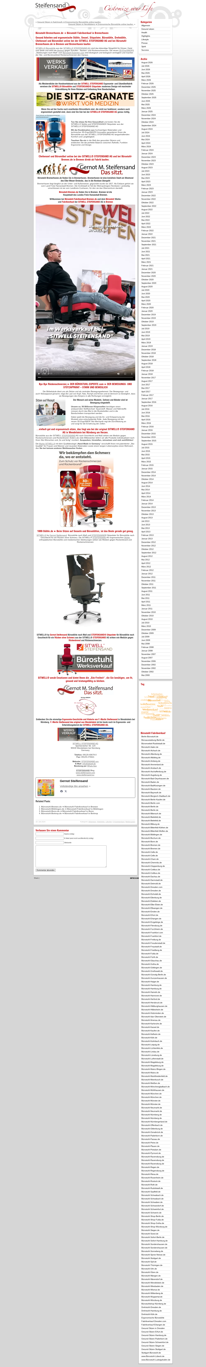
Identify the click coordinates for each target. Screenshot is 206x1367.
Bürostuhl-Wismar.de (150, 1290)
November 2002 (148, 668)
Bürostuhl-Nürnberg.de (151, 1115)
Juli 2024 (145, 132)
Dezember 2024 (148, 115)
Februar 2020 (147, 307)
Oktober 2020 (147, 279)
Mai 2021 (145, 255)
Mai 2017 (145, 388)
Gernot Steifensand (58, 535)
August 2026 (147, 62)
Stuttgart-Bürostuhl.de (151, 1353)
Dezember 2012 (148, 542)
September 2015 (148, 440)
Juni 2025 (145, 101)
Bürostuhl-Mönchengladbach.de (155, 1087)
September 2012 (148, 553)
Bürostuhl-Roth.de (149, 1185)
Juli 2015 (145, 447)
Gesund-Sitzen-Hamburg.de (153, 1335)
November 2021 (148, 241)
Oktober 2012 (147, 549)
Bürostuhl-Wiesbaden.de (152, 1286)
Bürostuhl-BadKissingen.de (153, 785)
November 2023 (148, 160)
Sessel (84, 37)
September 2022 (148, 206)
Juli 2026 (145, 66)
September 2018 (148, 360)
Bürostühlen (93, 531)
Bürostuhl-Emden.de (150, 911)
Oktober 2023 (147, 164)
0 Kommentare (119, 822)
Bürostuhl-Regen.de (150, 1167)
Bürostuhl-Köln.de (149, 1037)
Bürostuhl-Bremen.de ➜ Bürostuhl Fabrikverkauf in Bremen (69, 807)
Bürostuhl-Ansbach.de (151, 768)
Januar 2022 (147, 234)
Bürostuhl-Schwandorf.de (152, 1206)
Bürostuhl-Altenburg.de (151, 754)
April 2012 (145, 563)
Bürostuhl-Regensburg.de (152, 1171)
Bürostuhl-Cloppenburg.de (153, 866)
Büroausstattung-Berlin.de (153, 740)
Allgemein (92, 822)
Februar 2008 (147, 647)
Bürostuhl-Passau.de (150, 1139)
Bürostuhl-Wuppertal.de (151, 1297)
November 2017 (148, 377)
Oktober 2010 (147, 616)
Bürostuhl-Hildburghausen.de (154, 1006)
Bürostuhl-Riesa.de (149, 1174)
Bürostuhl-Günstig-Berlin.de (153, 974)
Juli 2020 (145, 290)
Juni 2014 (145, 486)
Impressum (134, 878)
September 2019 (148, 325)
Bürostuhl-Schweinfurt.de (152, 1209)
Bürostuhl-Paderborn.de (152, 1136)
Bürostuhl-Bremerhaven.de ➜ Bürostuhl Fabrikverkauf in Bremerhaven (72, 33)
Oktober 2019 (147, 321)
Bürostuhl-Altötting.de (150, 757)
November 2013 (148, 510)
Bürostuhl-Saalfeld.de (150, 1192)
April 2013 (145, 531)
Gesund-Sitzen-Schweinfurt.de (154, 1342)
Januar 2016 (147, 430)
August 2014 (147, 482)
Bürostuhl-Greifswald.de (152, 971)
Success (145, 50)
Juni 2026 (145, 69)
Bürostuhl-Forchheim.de (152, 929)
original (103, 429)
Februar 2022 (147, 230)
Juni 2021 (145, 251)
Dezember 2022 (148, 195)
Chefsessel (41, 40)
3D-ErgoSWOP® (126, 50)
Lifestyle (109, 822)
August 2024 (147, 129)
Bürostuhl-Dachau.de (150, 876)
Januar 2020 (147, 311)
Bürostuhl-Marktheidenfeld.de (154, 1076)
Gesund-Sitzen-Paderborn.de (154, 1339)
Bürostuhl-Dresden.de (151, 890)
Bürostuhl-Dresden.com (151, 887)
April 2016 (145, 419)
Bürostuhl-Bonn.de (149, 841)
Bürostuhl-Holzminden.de (152, 1013)
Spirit (143, 46)
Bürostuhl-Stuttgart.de (151, 1258)
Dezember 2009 (148, 630)
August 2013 (147, 517)
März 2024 (146, 146)
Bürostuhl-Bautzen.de (151, 789)
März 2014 (146, 496)
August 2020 (147, 286)
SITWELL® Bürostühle (45, 48)
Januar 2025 (147, 111)
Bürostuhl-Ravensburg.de (152, 1157)
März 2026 (146, 80)
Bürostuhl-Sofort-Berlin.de (152, 1237)
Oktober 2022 (147, 202)
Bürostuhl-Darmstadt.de (152, 880)
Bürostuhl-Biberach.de (151, 813)
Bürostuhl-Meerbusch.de (152, 1080)
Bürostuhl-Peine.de (149, 1143)
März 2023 (146, 185)
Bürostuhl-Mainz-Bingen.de (153, 1069)
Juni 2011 (145, 595)
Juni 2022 (145, 216)
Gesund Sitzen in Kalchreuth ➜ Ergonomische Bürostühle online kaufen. (69, 22)
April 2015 (145, 458)
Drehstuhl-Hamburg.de (151, 1311)
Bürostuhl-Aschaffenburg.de (153, 771)
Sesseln (78, 531)
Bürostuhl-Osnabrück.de (152, 1132)
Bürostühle (107, 37)
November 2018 (148, 353)
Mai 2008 (145, 644)
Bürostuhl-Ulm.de (149, 1269)
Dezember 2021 (148, 237)
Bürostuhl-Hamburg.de (151, 985)
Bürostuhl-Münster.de (150, 1101)
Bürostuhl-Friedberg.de (151, 950)
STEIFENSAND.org (90, 761)
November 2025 (148, 90)
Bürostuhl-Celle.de (149, 852)
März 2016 (146, 423)
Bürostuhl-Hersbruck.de (151, 1002)
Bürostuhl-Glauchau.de (151, 960)
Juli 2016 (145, 409)
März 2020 (146, 304)
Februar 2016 (147, 426)
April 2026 (145, 76)
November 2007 (148, 654)
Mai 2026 (145, 73)
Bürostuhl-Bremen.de (68, 192)
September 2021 (148, 244)
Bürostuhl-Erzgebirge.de (152, 922)
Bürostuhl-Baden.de (150, 782)
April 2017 (145, 391)
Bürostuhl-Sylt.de (149, 1262)
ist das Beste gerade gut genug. (117, 531)
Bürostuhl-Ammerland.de (152, 764)
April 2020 (145, 300)
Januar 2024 (147, 153)
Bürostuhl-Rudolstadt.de (152, 1188)
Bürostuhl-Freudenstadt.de (153, 943)
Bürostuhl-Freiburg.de (151, 939)
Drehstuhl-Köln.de (149, 1314)
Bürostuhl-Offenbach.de (152, 1125)
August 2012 (147, 556)
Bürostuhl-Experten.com (73, 53)
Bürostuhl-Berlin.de (149, 806)
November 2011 (148, 581)
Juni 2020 (145, 293)
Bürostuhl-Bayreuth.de (151, 792)
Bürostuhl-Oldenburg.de (152, 1129)
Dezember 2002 (148, 665)
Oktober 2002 (147, 672)
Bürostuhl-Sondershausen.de (154, 1244)
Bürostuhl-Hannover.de (151, 995)
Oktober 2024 (147, 122)
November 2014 (148, 475)
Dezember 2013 (148, 507)
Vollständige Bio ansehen (74, 786)
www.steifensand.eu (85, 775)
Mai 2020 (145, 297)
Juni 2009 (145, 640)
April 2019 (145, 339)
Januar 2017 (147, 398)
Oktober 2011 (147, 584)
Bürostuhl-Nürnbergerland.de (154, 1122)
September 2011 (148, 588)
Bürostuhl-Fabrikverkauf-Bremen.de (81, 199)
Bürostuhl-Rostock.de (150, 1181)
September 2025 (148, 97)
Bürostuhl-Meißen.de (150, 1083)
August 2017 (147, 381)
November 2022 (148, 199)
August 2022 (147, 209)
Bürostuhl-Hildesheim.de (152, 1009)
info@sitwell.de (89, 764)
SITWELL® (41, 535)
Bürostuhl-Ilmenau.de (150, 1020)
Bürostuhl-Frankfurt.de (151, 936)
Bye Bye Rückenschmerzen (53, 384)
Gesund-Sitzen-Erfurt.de (152, 1332)
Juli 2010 (145, 623)
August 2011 (146, 591)
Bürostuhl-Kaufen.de (150, 1030)
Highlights (101, 822)
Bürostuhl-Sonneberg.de (152, 1251)
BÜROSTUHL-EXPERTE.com (89, 384)
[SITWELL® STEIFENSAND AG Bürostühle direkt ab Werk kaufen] (55, 7)
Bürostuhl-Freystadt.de (151, 946)
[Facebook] (61, 791)
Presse (144, 43)
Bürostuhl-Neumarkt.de (151, 1108)
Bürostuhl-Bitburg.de (150, 824)
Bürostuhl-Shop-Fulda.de (152, 1220)
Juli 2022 (145, 213)
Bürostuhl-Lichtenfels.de (152, 1048)
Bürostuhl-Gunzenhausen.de (154, 978)
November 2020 (148, 276)
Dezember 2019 (148, 314)
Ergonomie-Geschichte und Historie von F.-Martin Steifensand (90, 719)
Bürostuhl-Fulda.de (149, 953)
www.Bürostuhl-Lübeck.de (152, 1356)
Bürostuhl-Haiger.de (150, 981)
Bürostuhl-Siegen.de (150, 1230)
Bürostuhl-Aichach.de (150, 750)
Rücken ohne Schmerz (65, 637)
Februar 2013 (147, 535)
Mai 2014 (145, 489)
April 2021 (145, 258)
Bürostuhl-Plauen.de (150, 1146)
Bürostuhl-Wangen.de (151, 1276)
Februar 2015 (147, 465)
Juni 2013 (145, 524)
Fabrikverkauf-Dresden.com (153, 1321)
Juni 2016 (145, 412)
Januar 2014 (147, 503)
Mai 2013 (145, 528)
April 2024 (145, 143)
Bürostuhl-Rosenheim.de (152, 1178)
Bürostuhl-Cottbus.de (150, 869)
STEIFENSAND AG (82, 48)
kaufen (105, 159)
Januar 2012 (147, 574)
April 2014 (145, 493)
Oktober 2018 (147, 356)
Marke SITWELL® (47, 444)
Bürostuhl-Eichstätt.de (151, 894)
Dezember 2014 (148, 472)
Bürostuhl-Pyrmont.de (151, 1153)
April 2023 (145, 181)
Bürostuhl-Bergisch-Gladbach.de (155, 796)
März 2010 (146, 626)
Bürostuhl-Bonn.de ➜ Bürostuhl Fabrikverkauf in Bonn (67, 811)
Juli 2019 (145, 328)
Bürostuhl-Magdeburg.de (152, 1062)
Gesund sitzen (147, 29)
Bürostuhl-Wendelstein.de (152, 1283)
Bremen (60, 44)
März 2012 (146, 567)
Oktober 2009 (147, 633)
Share (36, 878)
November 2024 (148, 118)
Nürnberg (91, 432)
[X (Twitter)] (65, 791)
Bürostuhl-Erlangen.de (151, 918)
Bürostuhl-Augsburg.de (151, 775)
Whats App (92, 766)
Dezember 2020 (148, 272)
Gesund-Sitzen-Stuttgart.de (153, 1349)
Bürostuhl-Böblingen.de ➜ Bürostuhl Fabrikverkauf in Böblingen (72, 809)
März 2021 (146, 262)
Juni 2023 (145, 174)
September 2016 (148, 402)
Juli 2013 (145, 521)
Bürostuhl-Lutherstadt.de (152, 1058)
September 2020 (148, 283)
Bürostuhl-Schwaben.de (152, 1202)
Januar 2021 (147, 269)
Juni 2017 (145, 384)
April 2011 (145, 602)
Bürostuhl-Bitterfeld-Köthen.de (154, 827)
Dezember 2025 (148, 87)
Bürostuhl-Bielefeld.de (151, 817)
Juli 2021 (145, 248)
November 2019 (148, 318)
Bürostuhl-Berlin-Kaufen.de (153, 799)
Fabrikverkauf (68, 201)
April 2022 (145, 223)
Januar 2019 (147, 346)
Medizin (60, 50)
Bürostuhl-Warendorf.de (152, 1279)
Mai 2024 (145, 139)
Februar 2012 (147, 570)
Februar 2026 (147, 83)
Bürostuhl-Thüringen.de (151, 1265)
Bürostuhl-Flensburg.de (151, 925)
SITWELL (67, 48)
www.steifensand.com (85, 773)
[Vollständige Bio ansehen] (90, 786)
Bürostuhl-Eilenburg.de (151, 897)
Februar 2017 (147, 395)
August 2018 (147, 363)
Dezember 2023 (148, 157)
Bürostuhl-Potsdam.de (151, 1150)
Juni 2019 (145, 332)
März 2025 (146, 108)
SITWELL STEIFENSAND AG (93, 40)
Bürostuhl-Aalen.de (149, 747)
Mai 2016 (145, 416)
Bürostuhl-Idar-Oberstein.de (153, 1016)
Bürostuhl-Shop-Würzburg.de (154, 1227)
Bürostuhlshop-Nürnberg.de (153, 1304)
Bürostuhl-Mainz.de (150, 1073)
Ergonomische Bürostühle (152, 1318)
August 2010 (147, 619)
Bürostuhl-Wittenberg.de (152, 1293)
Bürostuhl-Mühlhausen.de (152, 1090)
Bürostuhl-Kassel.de (150, 1027)
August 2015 (147, 444)
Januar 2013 (147, 539)
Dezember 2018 (148, 349)
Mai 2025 (145, 104)
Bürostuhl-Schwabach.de (152, 1195)
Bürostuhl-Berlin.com (150, 803)
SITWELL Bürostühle (62, 86)
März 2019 (146, 342)
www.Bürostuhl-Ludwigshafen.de (155, 1360)
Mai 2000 (145, 675)
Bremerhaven (76, 44)
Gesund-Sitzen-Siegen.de (152, 1346)
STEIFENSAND (93, 201)
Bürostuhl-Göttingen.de (151, 967)
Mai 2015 (145, 454)
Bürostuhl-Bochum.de (151, 838)
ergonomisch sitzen (66, 429)
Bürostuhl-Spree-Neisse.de (153, 1255)
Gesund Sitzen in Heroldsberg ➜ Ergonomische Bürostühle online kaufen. (101, 24)
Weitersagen (130, 822)
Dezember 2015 (148, 433)
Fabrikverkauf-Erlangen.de (153, 1325)
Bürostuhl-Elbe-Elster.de (152, 904)
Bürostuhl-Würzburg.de (151, 1300)
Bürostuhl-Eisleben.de (151, 901)
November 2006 (148, 661)
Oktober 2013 (147, 514)
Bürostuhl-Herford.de (150, 999)
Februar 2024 (147, 150)
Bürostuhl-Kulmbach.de (151, 1041)
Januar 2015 (147, 468)
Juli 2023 (145, 171)
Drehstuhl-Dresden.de (151, 1307)
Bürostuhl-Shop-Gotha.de (152, 1223)
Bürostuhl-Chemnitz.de (151, 862)
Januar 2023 (147, 192)
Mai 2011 (145, 598)
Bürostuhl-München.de (151, 1094)
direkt (88, 159)
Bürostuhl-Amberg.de (150, 761)
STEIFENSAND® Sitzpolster (104, 634)
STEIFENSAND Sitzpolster (88, 86)
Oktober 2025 (147, 94)
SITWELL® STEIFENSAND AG (97, 156)
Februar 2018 (147, 370)
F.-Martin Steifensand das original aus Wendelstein (73, 722)
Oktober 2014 (147, 479)
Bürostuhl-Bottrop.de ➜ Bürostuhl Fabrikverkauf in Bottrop (69, 813)
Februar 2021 (147, 265)
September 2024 (148, 125)
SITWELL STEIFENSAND (92, 83)
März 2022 (146, 227)
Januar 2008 (147, 651)
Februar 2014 (147, 500)
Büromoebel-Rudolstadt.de (153, 743)
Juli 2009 (145, 637)
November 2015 (148, 437)
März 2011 (146, 605)
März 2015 (146, 461)
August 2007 (147, 658)
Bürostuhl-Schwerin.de (151, 1213)
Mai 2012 (145, 560)
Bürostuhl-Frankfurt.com (152, 932)
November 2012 (148, 546)
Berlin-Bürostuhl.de (149, 736)
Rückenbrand (75, 640)
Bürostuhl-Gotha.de (150, 964)
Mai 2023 (145, 178)
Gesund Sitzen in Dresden (153, 1328)
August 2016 (147, 405)
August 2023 (147, 167)
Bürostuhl (110, 199)
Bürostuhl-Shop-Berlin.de (152, 1216)
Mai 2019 (145, 335)
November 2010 (148, 612)
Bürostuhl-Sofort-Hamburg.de (154, 1241)
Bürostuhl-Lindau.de (150, 1051)
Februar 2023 (147, 188)
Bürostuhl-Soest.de (149, 1234)
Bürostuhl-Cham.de (150, 859)
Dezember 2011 (148, 577)
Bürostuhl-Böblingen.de (151, 834)
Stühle (76, 37)
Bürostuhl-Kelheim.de (150, 1034)
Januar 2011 (146, 609)
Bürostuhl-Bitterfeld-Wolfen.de (154, 831)
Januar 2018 (147, 374)
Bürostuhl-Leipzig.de (150, 1044)
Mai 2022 (145, 220)
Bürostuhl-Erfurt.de (149, 915)
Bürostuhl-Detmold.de (151, 883)
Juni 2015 (145, 451)
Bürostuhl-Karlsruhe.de (151, 1023)
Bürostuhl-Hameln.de (150, 992)
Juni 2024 (145, 136)
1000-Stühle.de (45, 531)
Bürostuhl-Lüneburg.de (151, 1055)
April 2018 (145, 367)
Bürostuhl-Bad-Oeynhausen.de (155, 778)
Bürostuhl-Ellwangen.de (151, 908)
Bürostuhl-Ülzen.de (149, 1272)
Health (144, 32)
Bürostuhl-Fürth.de (149, 957)
